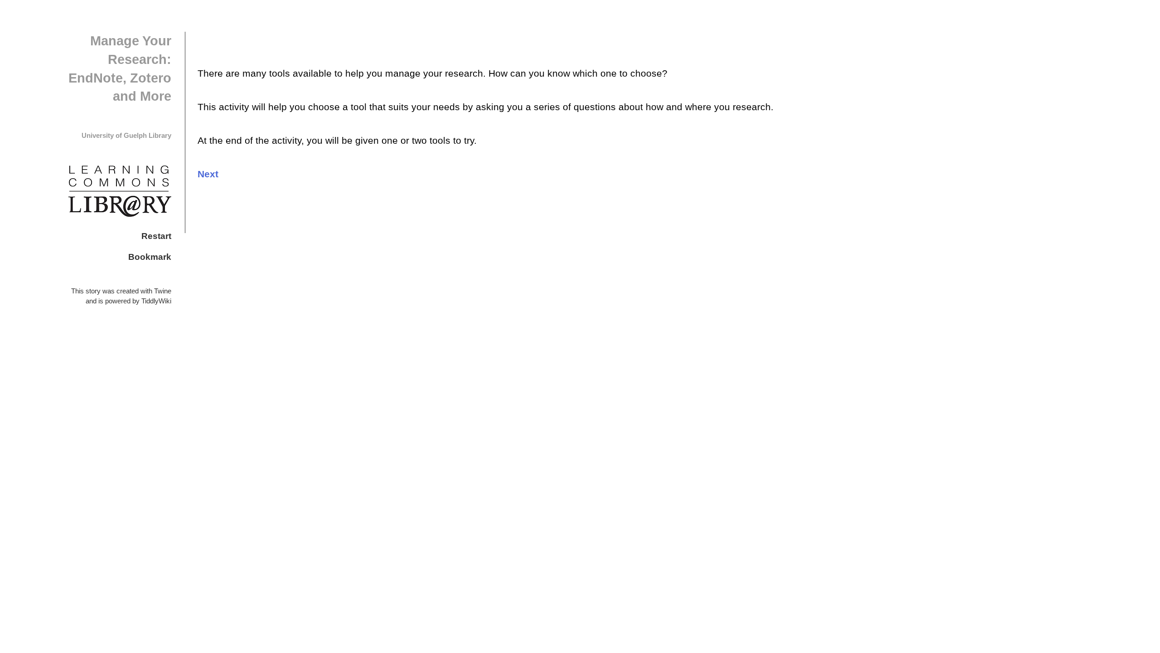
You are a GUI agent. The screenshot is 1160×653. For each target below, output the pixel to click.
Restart (156, 236)
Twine (162, 291)
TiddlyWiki (156, 301)
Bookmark (149, 257)
